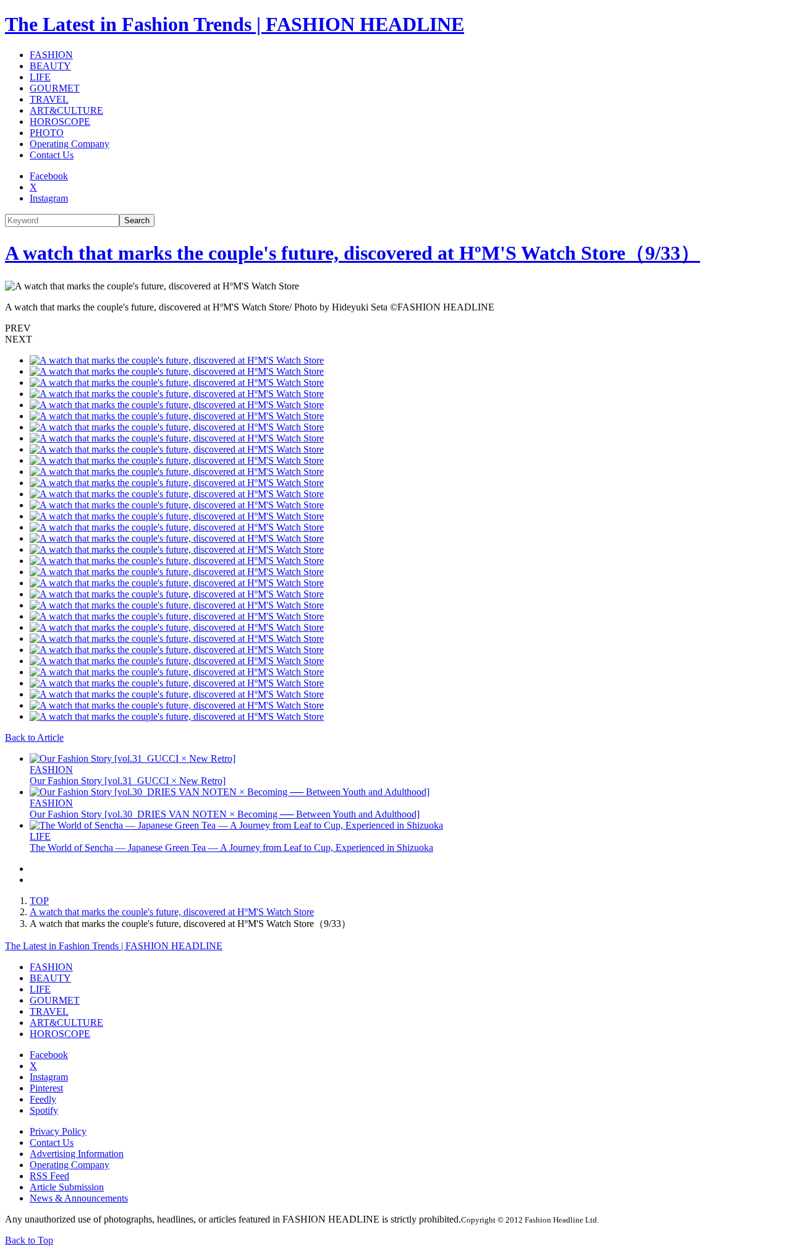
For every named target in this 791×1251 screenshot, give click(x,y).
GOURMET (55, 88)
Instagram (49, 198)
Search (137, 220)
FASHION (51, 54)
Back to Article (34, 737)
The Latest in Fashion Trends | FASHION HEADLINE (234, 24)
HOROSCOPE (60, 121)
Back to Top (29, 1240)
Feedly (43, 1099)
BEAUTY (50, 66)
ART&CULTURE (66, 110)
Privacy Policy (58, 1131)
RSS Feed (49, 1176)
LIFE (40, 77)
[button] (395, 328)
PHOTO (47, 132)
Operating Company (69, 144)
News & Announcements (79, 1198)
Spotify (44, 1110)
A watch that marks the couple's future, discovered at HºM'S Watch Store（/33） (352, 253)
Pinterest (46, 1088)
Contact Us (52, 155)
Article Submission (67, 1187)
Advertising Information (77, 1153)
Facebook (49, 176)
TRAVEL (49, 99)
